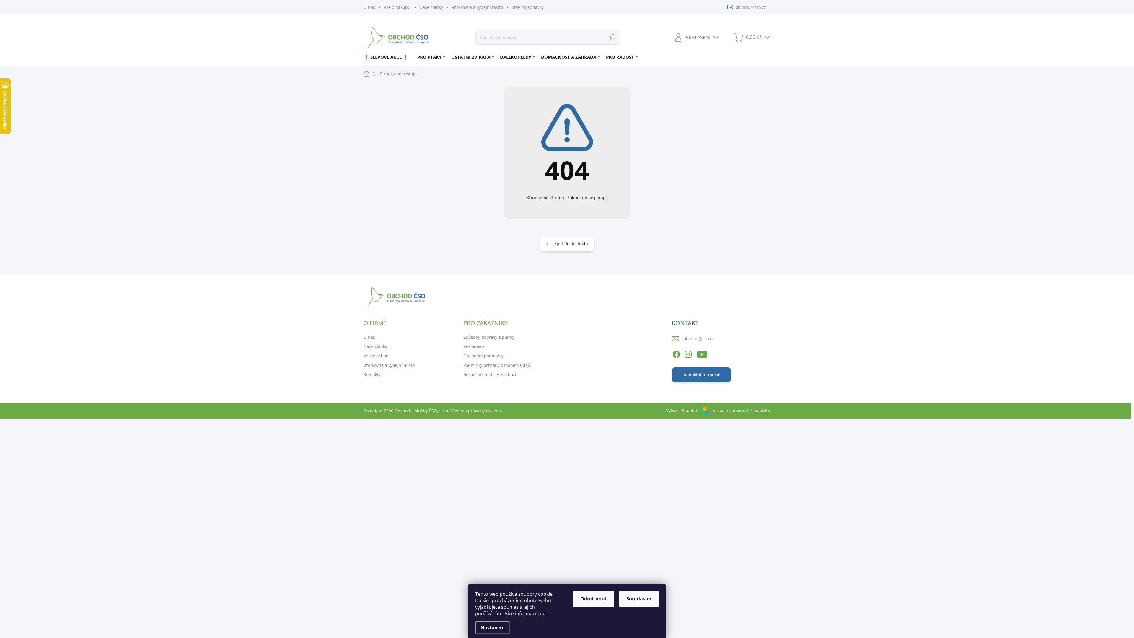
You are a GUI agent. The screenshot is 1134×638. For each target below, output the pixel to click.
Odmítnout (593, 598)
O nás (369, 7)
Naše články (431, 7)
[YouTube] (702, 353)
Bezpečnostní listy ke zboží (489, 374)
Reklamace (474, 346)
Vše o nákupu (397, 7)
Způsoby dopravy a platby (488, 337)
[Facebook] (676, 353)
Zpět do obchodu (571, 243)
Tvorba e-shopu (726, 410)
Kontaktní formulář (701, 374)
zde (541, 613)
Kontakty (372, 374)
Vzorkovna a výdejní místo (477, 7)
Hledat (612, 37)
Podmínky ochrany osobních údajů (497, 365)
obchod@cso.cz (699, 338)
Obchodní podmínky (483, 356)
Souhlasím (638, 598)
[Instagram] (688, 353)
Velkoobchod (376, 356)
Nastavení (492, 627)
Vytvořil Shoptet (681, 410)
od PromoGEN (756, 410)
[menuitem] (388, 57)
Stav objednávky (528, 7)
